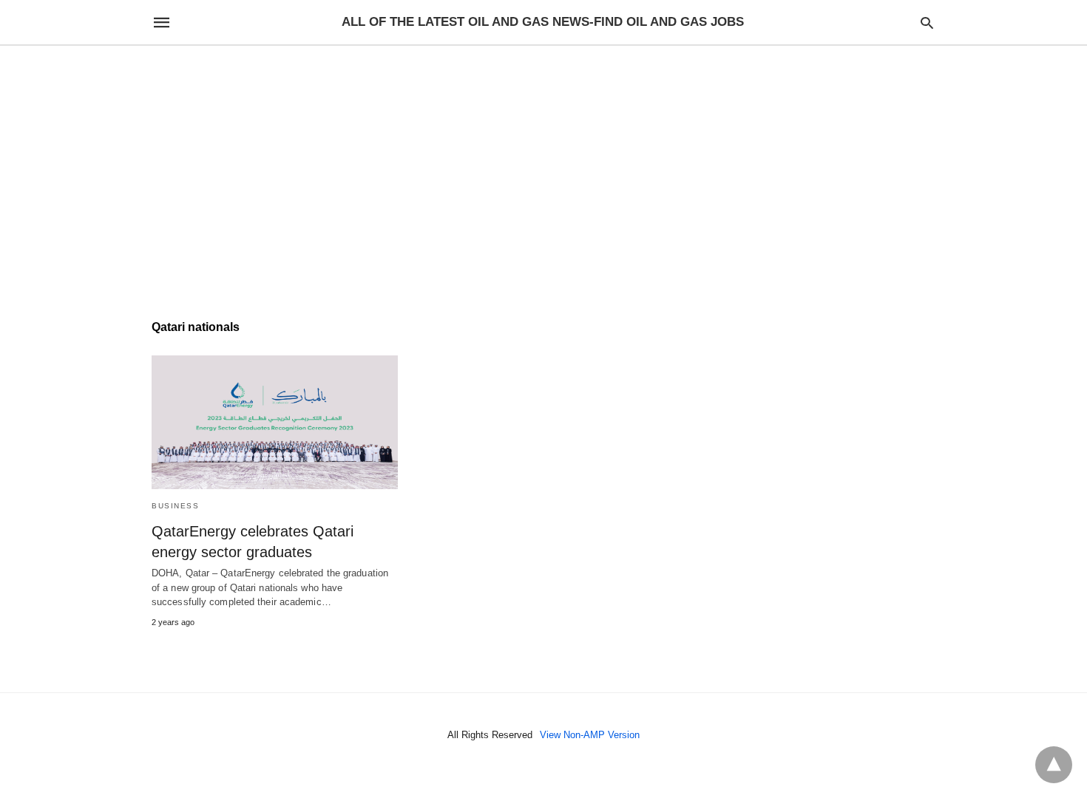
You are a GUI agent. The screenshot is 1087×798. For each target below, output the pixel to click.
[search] (926, 22)
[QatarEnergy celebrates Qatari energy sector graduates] (275, 422)
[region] (543, 171)
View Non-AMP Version (590, 734)
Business (175, 506)
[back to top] (1053, 764)
